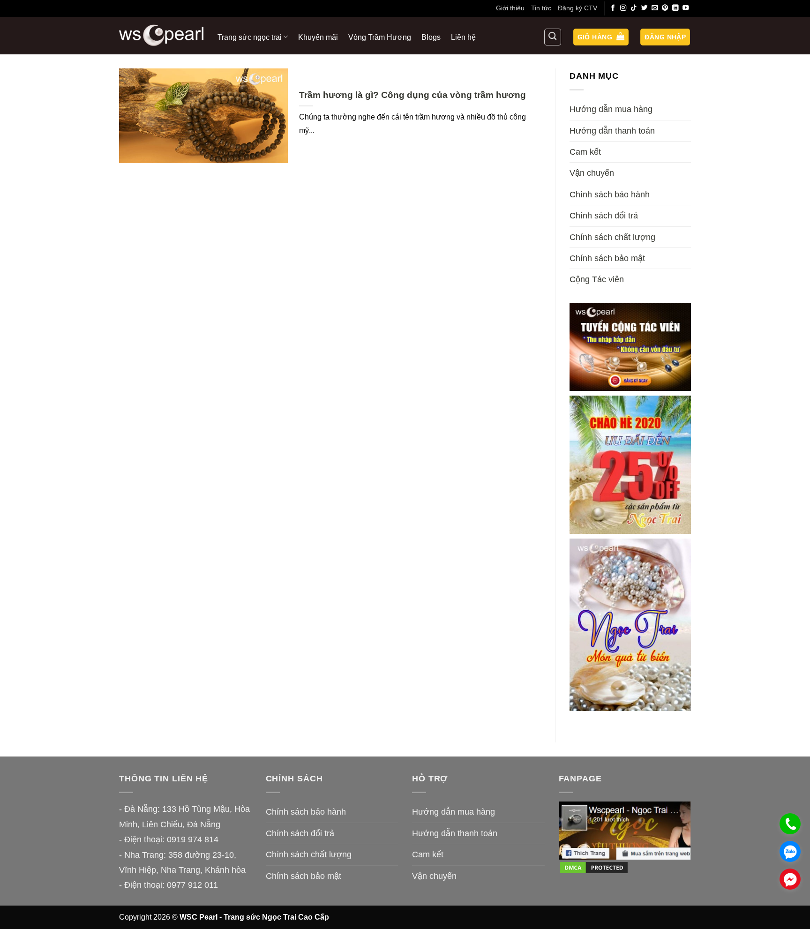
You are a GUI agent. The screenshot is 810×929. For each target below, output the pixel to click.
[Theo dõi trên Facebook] (613, 8)
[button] (601, 37)
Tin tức (541, 8)
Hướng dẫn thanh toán (612, 130)
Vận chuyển (592, 173)
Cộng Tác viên (597, 279)
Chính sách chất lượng (612, 237)
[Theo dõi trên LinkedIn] (675, 8)
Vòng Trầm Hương (379, 37)
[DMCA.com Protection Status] (594, 867)
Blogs (431, 37)
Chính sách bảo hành (610, 194)
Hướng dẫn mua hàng (611, 109)
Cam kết (585, 152)
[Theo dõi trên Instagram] (623, 8)
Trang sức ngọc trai (250, 37)
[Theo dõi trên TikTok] (633, 8)
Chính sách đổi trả (604, 215)
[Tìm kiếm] (552, 37)
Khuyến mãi (318, 37)
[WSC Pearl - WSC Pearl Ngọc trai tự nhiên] (161, 35)
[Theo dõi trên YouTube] (685, 8)
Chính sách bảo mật (607, 258)
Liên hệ (463, 37)
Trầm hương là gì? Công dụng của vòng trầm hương (412, 95)
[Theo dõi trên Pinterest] (665, 8)
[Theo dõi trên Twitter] (644, 8)
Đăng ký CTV (577, 8)
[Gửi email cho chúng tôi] (655, 8)
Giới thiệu (510, 8)
